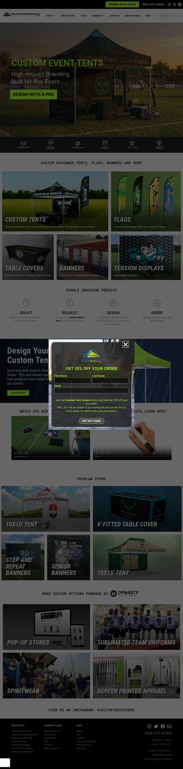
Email (57, 386)
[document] (91, 384)
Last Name (98, 376)
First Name (60, 376)
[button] (126, 344)
